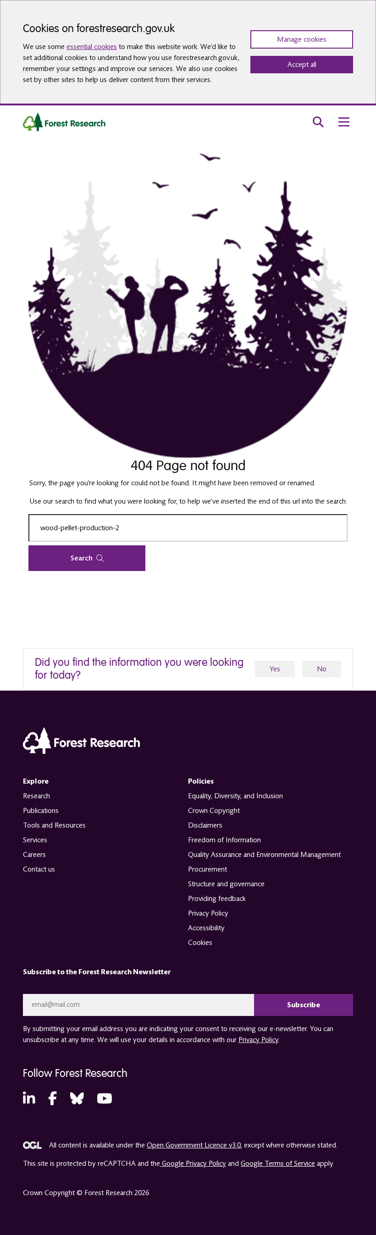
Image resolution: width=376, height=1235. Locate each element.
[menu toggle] (344, 122)
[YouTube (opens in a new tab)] (104, 1099)
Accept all (302, 64)
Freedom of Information (224, 840)
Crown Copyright (214, 811)
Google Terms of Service (278, 1163)
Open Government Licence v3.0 (194, 1145)
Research (36, 796)
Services (35, 840)
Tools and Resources (54, 825)
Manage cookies (301, 39)
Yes (275, 669)
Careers (34, 855)
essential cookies (91, 47)
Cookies (200, 943)
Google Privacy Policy (193, 1163)
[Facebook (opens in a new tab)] (52, 1099)
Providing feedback (217, 899)
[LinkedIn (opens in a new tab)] (29, 1099)
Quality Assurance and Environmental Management (264, 855)
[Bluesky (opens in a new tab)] (77, 1099)
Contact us (39, 869)
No (321, 669)
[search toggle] (318, 121)
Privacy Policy (208, 913)
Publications (41, 811)
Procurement (207, 869)
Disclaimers (205, 825)
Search (82, 558)
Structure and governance (226, 884)
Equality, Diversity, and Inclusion (235, 796)
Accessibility (206, 928)
